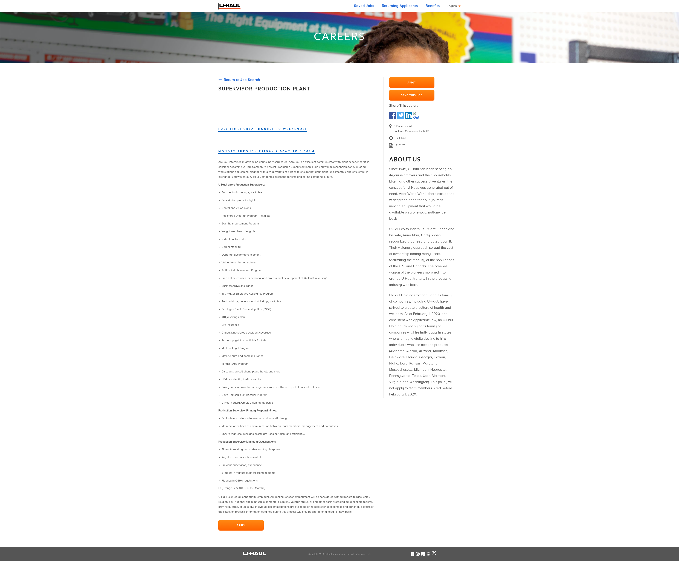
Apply (241, 525)
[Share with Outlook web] (416, 115)
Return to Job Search (242, 80)
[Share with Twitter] (400, 115)
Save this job (412, 95)
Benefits (433, 6)
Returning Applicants (400, 6)
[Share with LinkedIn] (408, 115)
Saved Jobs (364, 6)
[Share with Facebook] (393, 115)
